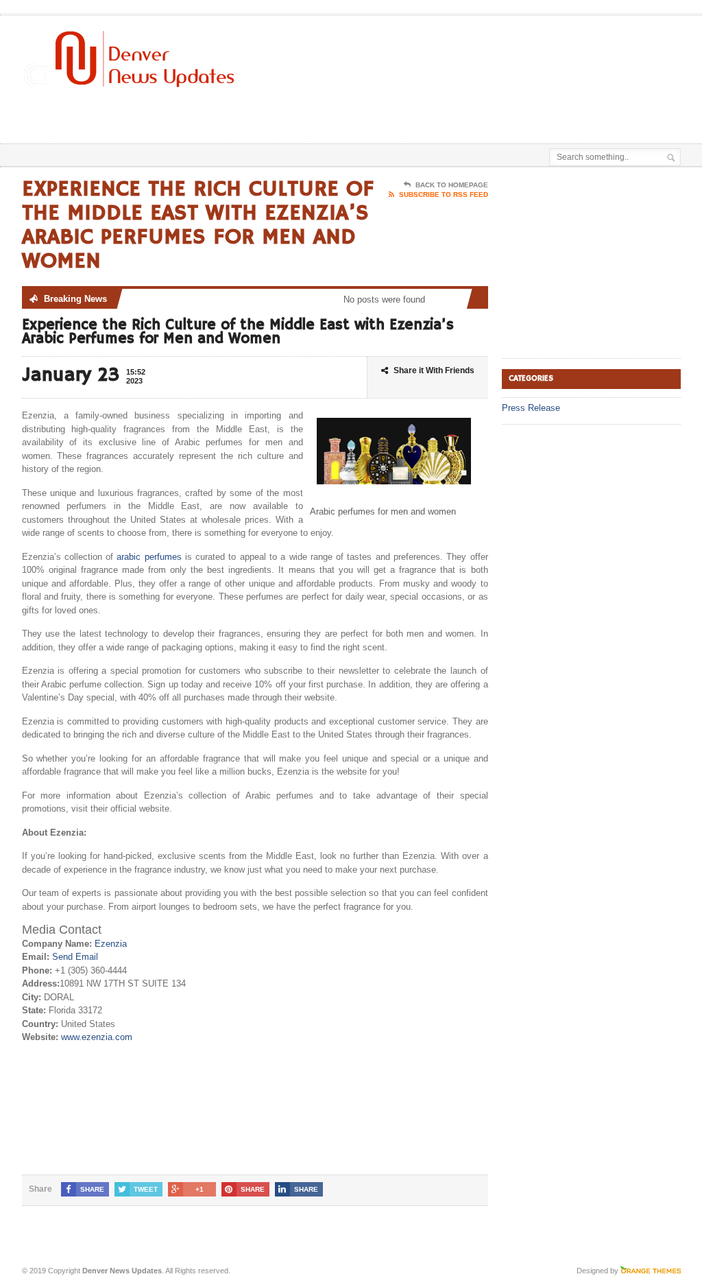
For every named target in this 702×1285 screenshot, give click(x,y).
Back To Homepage (451, 185)
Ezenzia (111, 944)
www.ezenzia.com (96, 1037)
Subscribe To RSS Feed (443, 194)
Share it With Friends (434, 370)
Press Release (531, 408)
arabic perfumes (149, 557)
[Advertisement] (379, 109)
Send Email (75, 957)
